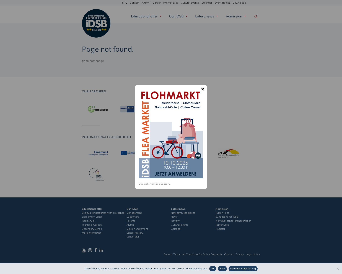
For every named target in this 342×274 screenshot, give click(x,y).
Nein (222, 268)
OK (212, 268)
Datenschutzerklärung (243, 268)
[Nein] (337, 268)
